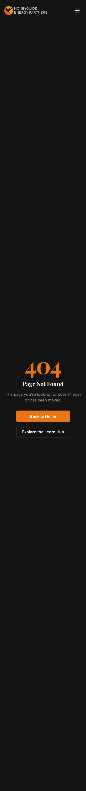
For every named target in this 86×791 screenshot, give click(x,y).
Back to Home (43, 416)
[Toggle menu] (77, 10)
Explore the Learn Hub (43, 431)
